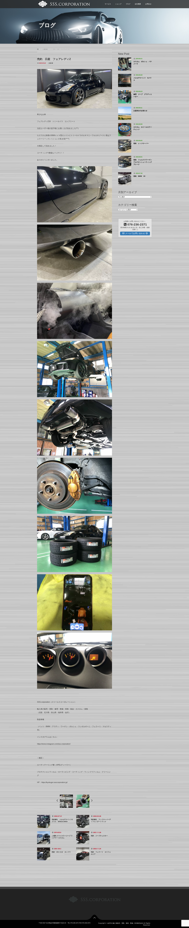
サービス (108, 4)
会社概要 (138, 4)
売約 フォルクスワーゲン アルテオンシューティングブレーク (142, 162)
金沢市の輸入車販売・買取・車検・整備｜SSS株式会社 (125, 923)
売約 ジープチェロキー (100, 836)
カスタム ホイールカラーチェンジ (142, 128)
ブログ (128, 4)
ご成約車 (50, 63)
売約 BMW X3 (139, 176)
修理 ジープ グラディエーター (142, 95)
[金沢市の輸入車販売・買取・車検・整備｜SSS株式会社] (63, 3)
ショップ (118, 4)
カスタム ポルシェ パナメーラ (142, 63)
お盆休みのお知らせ (140, 111)
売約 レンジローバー (141, 143)
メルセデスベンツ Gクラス (142, 79)
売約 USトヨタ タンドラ (61, 852)
